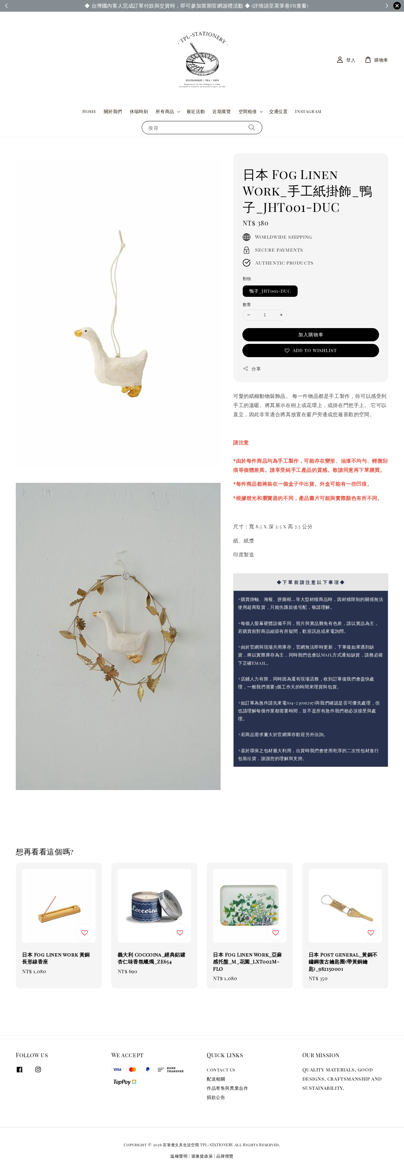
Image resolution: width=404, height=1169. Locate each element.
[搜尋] (252, 127)
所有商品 (165, 111)
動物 (247, 278)
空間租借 (248, 111)
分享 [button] (256, 369)
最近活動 (196, 111)
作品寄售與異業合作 (227, 1088)
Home (89, 111)
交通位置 (278, 111)
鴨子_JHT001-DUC (270, 291)
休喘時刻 (139, 111)
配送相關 (216, 1079)
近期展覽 (221, 111)
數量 (247, 304)
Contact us (221, 1070)
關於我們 (113, 111)
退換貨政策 (202, 1156)
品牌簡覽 (225, 1156)
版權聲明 (179, 1156)
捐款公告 (216, 1097)
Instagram (308, 111)
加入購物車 (311, 334)
